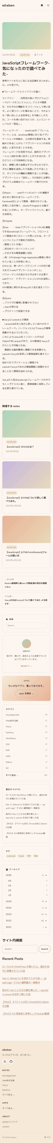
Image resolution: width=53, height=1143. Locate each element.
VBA (36, 856)
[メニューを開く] (48, 5)
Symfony (6, 1090)
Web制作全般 (8, 1080)
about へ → (26, 666)
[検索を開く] (42, 5)
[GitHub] (11, 1061)
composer (11, 856)
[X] (4, 1061)
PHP (29, 856)
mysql (21, 856)
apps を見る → (26, 693)
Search (44, 949)
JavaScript (25, 55)
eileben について (10, 1122)
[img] (26, 424)
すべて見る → (8, 1094)
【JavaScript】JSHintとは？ (20, 446)
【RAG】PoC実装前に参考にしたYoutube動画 (25, 1013)
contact (5, 1126)
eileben (8, 5)
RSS (49, 1137)
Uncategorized (9, 1075)
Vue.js (5, 1085)
